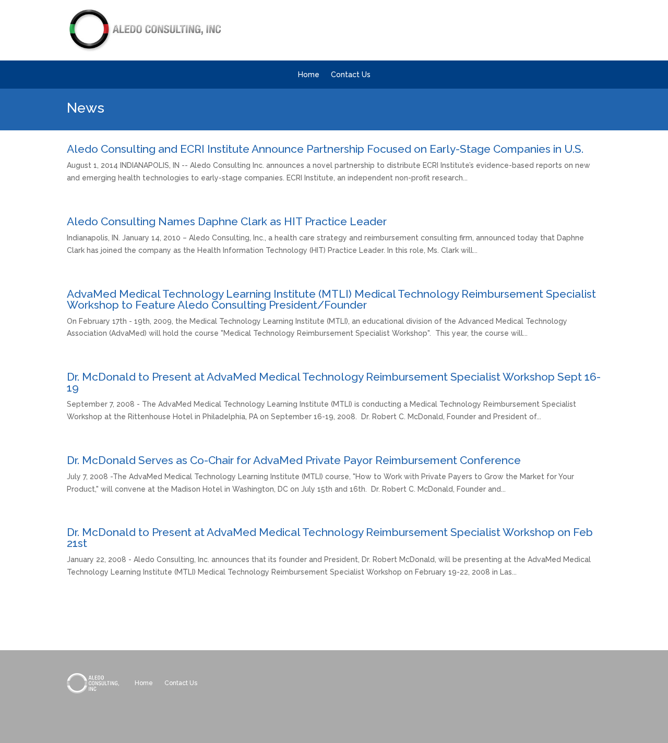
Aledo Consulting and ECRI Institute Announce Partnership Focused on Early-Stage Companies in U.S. (325, 148)
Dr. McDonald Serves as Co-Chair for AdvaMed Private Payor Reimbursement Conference (294, 460)
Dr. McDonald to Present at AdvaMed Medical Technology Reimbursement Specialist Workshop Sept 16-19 (334, 382)
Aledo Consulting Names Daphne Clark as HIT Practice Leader (227, 221)
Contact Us (351, 75)
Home (308, 75)
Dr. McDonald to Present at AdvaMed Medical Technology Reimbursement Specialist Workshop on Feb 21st (330, 538)
